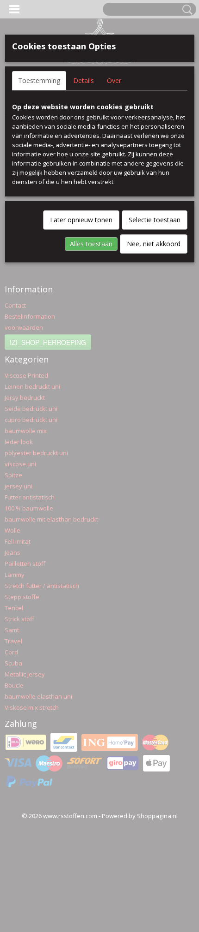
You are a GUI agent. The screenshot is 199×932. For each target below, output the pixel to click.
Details (83, 80)
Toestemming (39, 80)
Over (114, 80)
